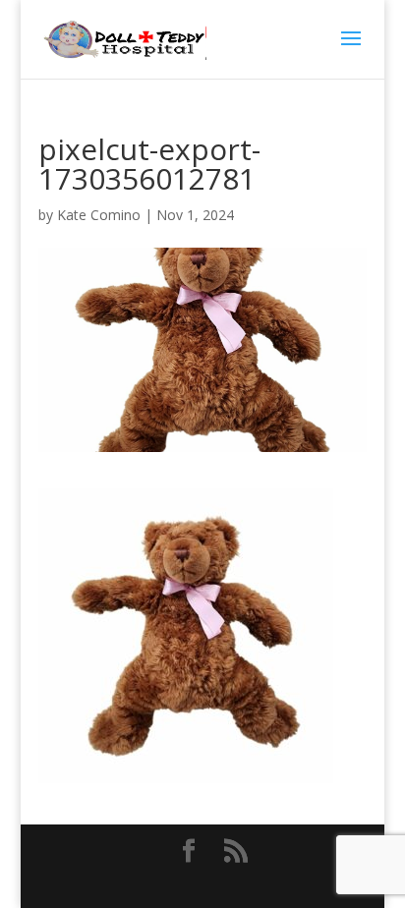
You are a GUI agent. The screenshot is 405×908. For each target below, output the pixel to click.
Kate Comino (99, 214)
